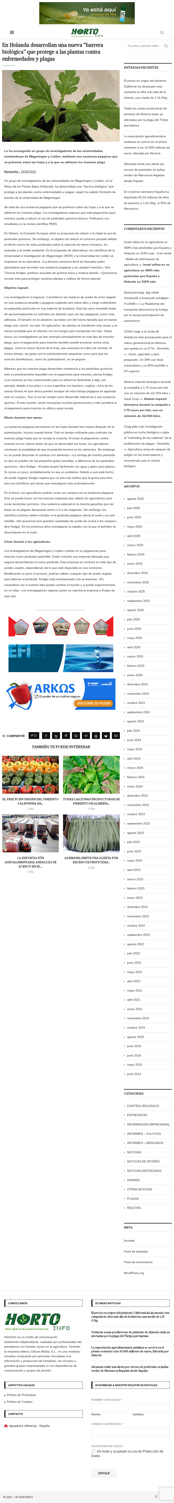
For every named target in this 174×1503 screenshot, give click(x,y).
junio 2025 (134, 628)
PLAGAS (133, 1198)
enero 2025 (135, 675)
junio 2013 (134, 1074)
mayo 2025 (134, 638)
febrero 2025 (136, 665)
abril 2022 (133, 981)
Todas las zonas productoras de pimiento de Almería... (91, 801)
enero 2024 (135, 786)
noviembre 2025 (138, 582)
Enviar (104, 1473)
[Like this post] (35, 735)
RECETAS (134, 1208)
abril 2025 (133, 647)
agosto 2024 (135, 721)
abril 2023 (133, 870)
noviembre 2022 (138, 916)
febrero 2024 (136, 777)
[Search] (162, 32)
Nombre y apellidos (106, 1399)
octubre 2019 (136, 1027)
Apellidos (138, 1414)
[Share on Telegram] (86, 735)
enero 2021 (135, 1009)
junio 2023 (134, 851)
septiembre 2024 (138, 712)
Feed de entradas (136, 1251)
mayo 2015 (134, 1064)
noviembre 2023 (138, 805)
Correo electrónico (107, 1424)
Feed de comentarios (138, 1262)
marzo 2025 (135, 656)
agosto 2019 (135, 1037)
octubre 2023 (136, 814)
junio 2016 (134, 1055)
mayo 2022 (134, 972)
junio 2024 (134, 740)
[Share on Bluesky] (106, 735)
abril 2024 (133, 758)
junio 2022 (134, 962)
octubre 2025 (136, 591)
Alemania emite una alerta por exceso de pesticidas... (91, 860)
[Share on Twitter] (56, 735)
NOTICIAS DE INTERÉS (143, 1161)
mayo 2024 (134, 749)
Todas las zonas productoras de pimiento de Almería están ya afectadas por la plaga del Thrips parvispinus (130, 1334)
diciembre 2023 (137, 795)
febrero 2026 (136, 554)
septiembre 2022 (138, 934)
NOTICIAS (134, 1152)
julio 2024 (133, 730)
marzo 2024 (135, 767)
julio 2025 (133, 619)
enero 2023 (135, 897)
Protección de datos (107, 1446)
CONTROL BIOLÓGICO (143, 1106)
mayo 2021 (134, 990)
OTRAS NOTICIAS (139, 1189)
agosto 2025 (135, 610)
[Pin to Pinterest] (66, 735)
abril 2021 (133, 999)
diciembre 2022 (137, 907)
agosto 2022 (135, 944)
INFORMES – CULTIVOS (144, 1133)
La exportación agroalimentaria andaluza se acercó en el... (30, 862)
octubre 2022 (136, 925)
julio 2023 (133, 842)
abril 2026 (133, 536)
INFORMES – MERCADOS (145, 1143)
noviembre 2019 (138, 1018)
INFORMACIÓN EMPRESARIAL (148, 1124)
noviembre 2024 (138, 693)
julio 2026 (133, 508)
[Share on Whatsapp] (76, 735)
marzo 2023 (135, 879)
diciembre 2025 (137, 573)
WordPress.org (134, 1273)
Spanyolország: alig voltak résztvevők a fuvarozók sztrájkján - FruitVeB (147, 298)
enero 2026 (135, 563)
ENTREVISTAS (137, 1115)
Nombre (96, 1414)
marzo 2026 (135, 545)
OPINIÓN (133, 1180)
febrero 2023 (136, 888)
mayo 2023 (134, 860)
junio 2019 (134, 1046)
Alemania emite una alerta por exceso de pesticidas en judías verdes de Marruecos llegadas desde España (129, 1369)
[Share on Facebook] (46, 735)
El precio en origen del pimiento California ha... (30, 801)
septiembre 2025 (138, 601)
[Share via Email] (116, 735)
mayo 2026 (134, 526)
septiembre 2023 (138, 823)
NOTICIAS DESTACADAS (144, 1170)
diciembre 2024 (137, 684)
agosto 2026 (135, 498)
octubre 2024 (136, 702)
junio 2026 (134, 517)
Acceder (129, 1240)
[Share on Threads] (96, 735)
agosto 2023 (135, 833)
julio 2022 (133, 953)
